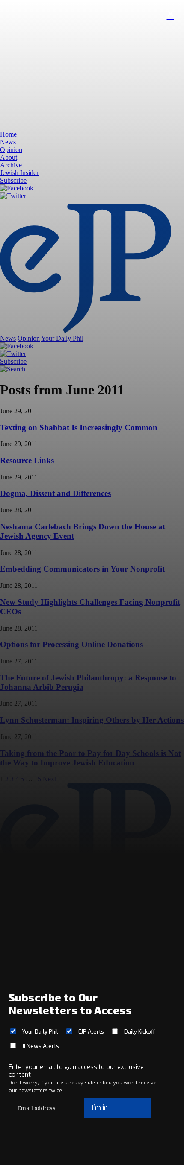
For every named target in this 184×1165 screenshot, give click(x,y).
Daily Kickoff (139, 1031)
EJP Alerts (91, 1031)
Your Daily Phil (40, 1031)
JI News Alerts (40, 1045)
